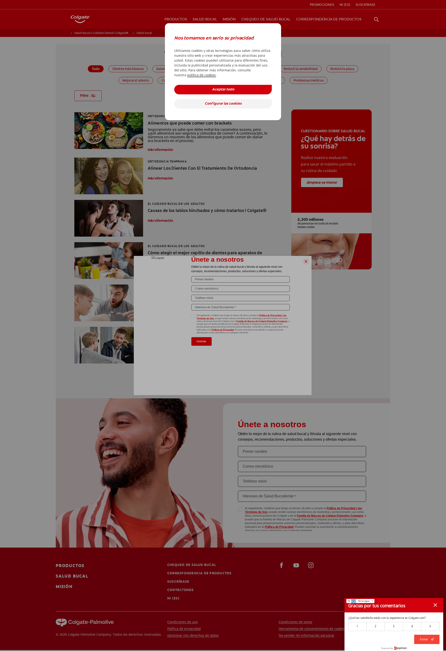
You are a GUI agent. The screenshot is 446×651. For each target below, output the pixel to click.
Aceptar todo (223, 89)
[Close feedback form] (435, 605)
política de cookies (201, 75)
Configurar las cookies (223, 104)
